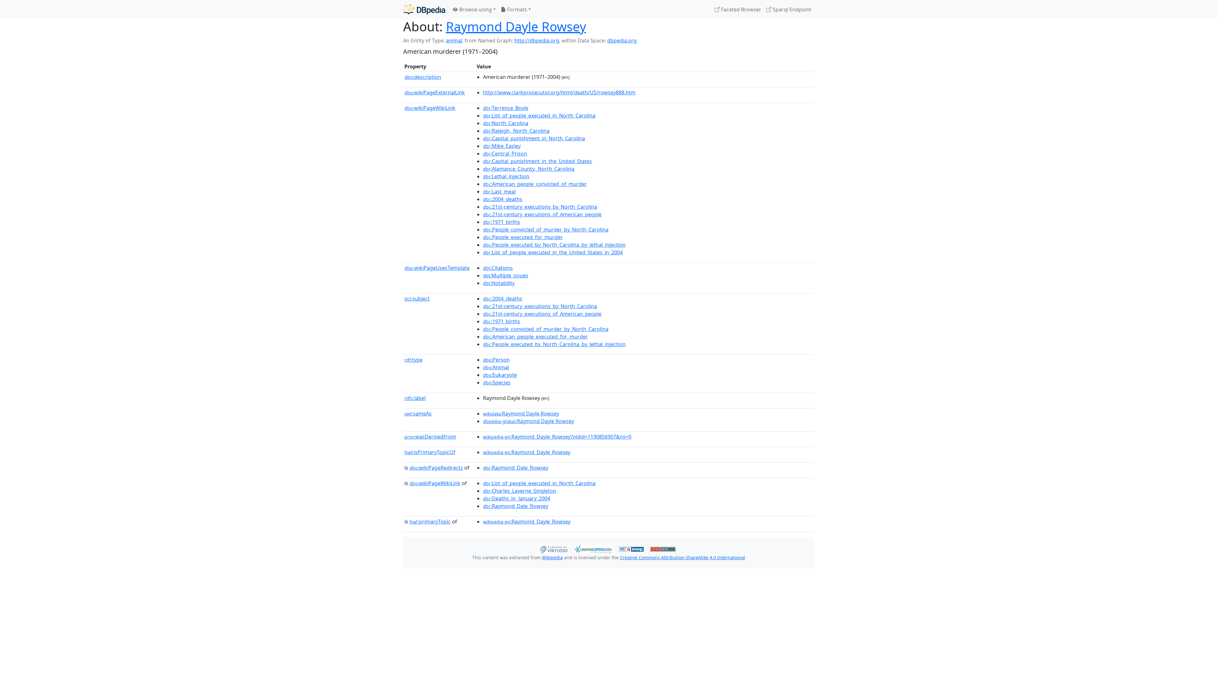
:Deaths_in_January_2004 (516, 498)
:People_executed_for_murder (523, 237)
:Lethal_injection (506, 176)
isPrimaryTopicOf (429, 452)
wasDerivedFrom (430, 436)
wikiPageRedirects (436, 467)
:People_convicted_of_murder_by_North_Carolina (545, 229)
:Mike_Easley (502, 145)
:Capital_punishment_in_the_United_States (537, 161)
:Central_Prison (505, 153)
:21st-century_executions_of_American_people (542, 214)
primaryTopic (430, 521)
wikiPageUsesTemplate (437, 267)
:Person (496, 359)
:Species (497, 382)
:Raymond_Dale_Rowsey (515, 467)
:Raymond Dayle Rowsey (521, 413)
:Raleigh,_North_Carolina (516, 130)
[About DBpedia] (424, 9)
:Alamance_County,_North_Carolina (528, 168)
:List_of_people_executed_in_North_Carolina (539, 115)
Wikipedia (552, 557)
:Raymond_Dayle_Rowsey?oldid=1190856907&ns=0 (557, 436)
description (422, 76)
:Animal (496, 367)
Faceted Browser (740, 9)
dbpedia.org (622, 40)
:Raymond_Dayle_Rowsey (526, 452)
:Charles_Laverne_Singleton (519, 490)
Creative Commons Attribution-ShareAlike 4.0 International (682, 557)
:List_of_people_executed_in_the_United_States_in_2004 (553, 252)
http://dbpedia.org (536, 40)
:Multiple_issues (505, 275)
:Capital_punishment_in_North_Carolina (534, 138)
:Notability (499, 283)
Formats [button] (516, 9)
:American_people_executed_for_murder (535, 336)
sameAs (418, 413)
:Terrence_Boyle (505, 107)
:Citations (498, 267)
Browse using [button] (475, 9)
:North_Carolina (505, 123)
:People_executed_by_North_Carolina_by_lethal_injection (554, 244)
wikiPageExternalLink (434, 92)
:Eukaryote (500, 374)
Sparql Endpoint (791, 9)
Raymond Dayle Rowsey (516, 26)
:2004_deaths (502, 199)
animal (454, 40)
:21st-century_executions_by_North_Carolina (540, 206)
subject (417, 298)
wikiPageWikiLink (429, 107)
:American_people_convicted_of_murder (535, 183)
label (415, 398)
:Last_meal (499, 191)
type (413, 359)
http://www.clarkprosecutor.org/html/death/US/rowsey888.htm (559, 92)
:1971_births (501, 221)
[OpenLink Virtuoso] (553, 548)
